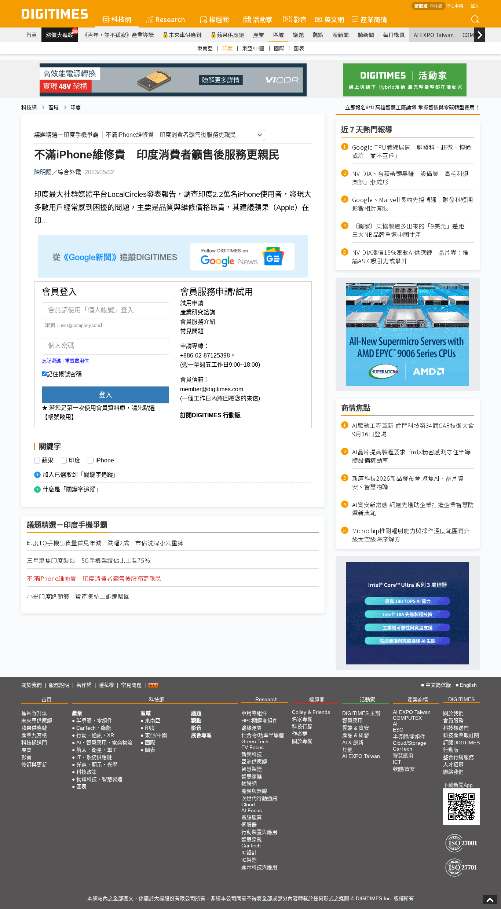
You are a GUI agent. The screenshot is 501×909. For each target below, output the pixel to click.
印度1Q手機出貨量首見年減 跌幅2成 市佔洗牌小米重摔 (105, 543)
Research (170, 19)
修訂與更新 (34, 764)
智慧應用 (352, 720)
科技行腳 (302, 726)
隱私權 (106, 685)
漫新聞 (340, 35)
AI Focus (251, 810)
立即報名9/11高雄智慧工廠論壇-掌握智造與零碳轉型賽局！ (412, 107)
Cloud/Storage (409, 743)
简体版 (436, 6)
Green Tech (254, 741)
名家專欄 (302, 719)
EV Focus (252, 747)
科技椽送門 (34, 742)
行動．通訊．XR (95, 735)
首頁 (31, 35)
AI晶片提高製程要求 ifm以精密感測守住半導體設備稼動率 (411, 456)
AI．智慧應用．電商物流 (104, 742)
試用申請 (192, 303)
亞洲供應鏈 (254, 762)
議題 (298, 35)
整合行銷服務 (458, 757)
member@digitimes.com (211, 389)
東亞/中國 (253, 48)
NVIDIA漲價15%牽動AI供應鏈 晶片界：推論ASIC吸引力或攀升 (410, 256)
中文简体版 (438, 685)
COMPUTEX (407, 718)
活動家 (263, 19)
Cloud (248, 804)
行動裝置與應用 (259, 832)
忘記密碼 (51, 361)
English (468, 685)
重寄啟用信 (77, 361)
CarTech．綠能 (93, 728)
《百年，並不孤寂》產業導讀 (118, 35)
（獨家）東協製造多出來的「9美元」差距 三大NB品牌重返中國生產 (411, 230)
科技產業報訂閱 (461, 735)
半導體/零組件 (409, 737)
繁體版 (421, 6)
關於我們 (31, 685)
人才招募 (453, 764)
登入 (475, 5)
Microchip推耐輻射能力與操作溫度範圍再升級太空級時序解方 (411, 535)
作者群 (299, 734)
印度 (227, 48)
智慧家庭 (251, 776)
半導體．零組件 (94, 720)
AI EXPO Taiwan (434, 35)
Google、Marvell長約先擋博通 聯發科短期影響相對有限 (412, 203)
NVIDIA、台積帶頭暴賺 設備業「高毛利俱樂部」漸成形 (410, 177)
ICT (397, 762)
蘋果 (48, 460)
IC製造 (249, 860)
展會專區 (201, 735)
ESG (398, 730)
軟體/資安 (404, 769)
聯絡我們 (453, 772)
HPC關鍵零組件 (259, 720)
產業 (258, 35)
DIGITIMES (461, 699)
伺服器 (249, 825)
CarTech (251, 845)
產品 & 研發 (355, 735)
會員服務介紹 (197, 322)
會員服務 (453, 720)
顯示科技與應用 (259, 867)
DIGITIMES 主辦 (361, 713)
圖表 (299, 48)
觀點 (317, 35)
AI (395, 724)
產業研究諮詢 (197, 312)
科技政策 (86, 772)
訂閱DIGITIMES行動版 (461, 746)
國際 (279, 48)
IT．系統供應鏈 (94, 757)
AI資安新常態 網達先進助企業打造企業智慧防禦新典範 (413, 509)
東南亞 (205, 48)
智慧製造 (251, 769)
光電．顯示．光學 (96, 764)
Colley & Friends (311, 712)
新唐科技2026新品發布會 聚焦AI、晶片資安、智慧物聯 (408, 482)
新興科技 (251, 754)
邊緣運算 (251, 728)
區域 (278, 35)
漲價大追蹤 (62, 34)
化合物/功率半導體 (262, 735)
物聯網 (249, 784)
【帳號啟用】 (59, 417)
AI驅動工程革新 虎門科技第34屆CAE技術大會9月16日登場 (413, 429)
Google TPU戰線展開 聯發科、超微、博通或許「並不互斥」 (411, 151)
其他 (347, 750)
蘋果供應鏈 (230, 35)
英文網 (334, 19)
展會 (26, 750)
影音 (296, 19)
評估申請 (454, 5)
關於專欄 (302, 741)
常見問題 (192, 331)
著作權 (84, 685)
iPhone (104, 460)
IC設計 (249, 852)
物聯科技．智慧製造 (99, 779)
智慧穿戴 (251, 839)
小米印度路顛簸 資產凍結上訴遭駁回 (78, 596)
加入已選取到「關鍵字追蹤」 (81, 475)
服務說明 (59, 685)
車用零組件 (254, 713)
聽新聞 (366, 35)
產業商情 (374, 19)
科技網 (121, 19)
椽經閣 (219, 19)
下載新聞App (458, 785)
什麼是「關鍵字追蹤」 (72, 489)
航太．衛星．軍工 (96, 750)
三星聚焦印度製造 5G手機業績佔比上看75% (88, 560)
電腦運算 (251, 817)
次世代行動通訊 (259, 798)
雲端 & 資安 (355, 728)
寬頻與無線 (254, 791)
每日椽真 (394, 35)
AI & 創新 (352, 742)
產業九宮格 (34, 735)
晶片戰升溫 (34, 713)
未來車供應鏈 (185, 35)
